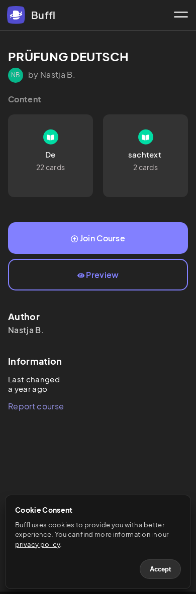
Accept (160, 569)
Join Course (103, 238)
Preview (102, 274)
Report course (36, 406)
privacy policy (37, 544)
